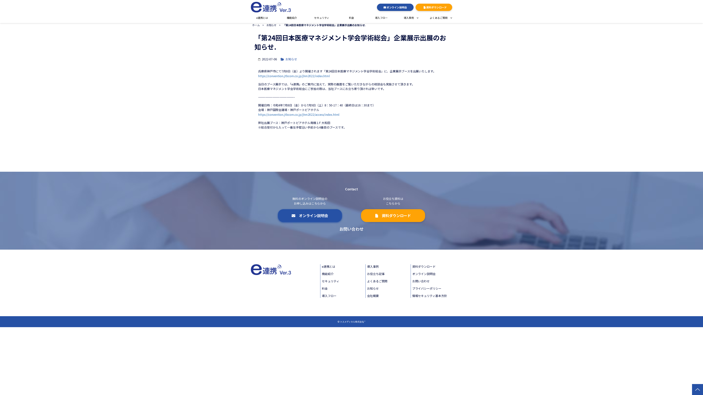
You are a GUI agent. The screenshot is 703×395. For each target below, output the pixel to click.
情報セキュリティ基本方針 (429, 296)
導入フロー (381, 18)
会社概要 (373, 296)
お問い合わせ (351, 229)
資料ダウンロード (424, 266)
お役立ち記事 (375, 274)
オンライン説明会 (424, 274)
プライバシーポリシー (426, 288)
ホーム (256, 25)
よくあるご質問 (377, 281)
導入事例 (373, 266)
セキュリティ (321, 18)
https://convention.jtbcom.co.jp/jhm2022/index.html (294, 76)
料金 (351, 18)
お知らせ (271, 25)
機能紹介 (292, 18)
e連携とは (262, 18)
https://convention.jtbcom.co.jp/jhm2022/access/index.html (298, 114)
